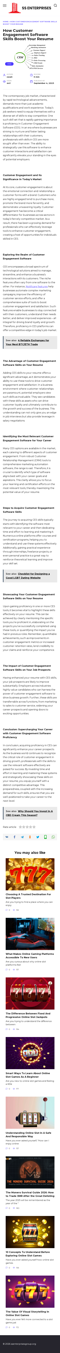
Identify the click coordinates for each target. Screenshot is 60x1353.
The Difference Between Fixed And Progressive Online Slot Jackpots (28, 1015)
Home (5, 22)
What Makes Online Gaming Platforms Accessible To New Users (30, 956)
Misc (9, 64)
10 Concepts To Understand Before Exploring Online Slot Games (28, 1254)
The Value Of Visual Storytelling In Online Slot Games (27, 1313)
